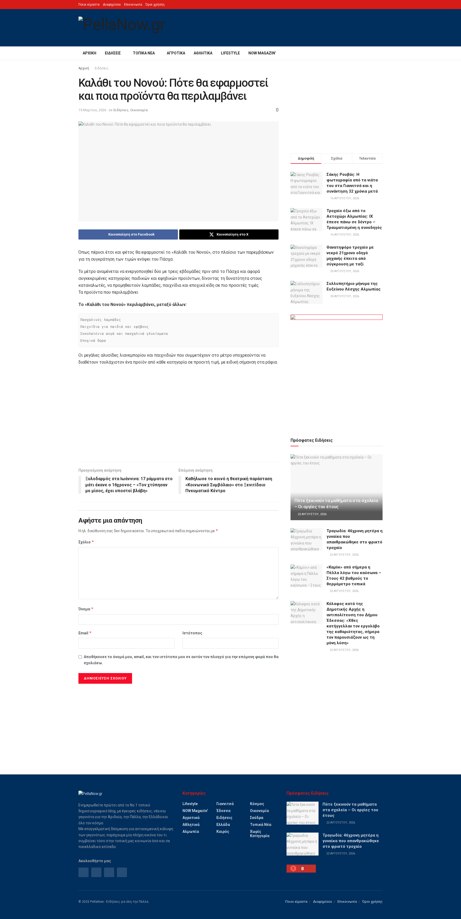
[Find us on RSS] (109, 872)
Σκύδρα (256, 817)
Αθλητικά (203, 53)
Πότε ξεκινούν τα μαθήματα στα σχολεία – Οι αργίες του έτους (350, 810)
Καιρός (222, 831)
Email (85, 632)
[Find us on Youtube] (122, 872)
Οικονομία (139, 110)
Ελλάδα (223, 824)
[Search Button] (381, 53)
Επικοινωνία (133, 4)
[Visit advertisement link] (337, 370)
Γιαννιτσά (225, 804)
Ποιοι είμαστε (89, 4)
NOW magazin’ (262, 53)
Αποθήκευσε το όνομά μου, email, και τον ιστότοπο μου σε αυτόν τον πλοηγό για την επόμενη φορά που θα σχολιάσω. (181, 660)
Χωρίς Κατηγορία (259, 833)
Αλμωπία (190, 831)
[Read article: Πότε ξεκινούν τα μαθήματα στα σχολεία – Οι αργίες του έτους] (337, 487)
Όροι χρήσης (155, 4)
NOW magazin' (195, 811)
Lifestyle (230, 53)
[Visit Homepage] (121, 28)
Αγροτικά (176, 53)
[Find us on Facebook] (83, 872)
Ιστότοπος (192, 633)
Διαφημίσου (112, 4)
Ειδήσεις (113, 53)
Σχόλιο (86, 541)
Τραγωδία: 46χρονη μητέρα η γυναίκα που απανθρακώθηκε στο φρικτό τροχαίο (351, 841)
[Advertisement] (178, 416)
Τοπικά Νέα (144, 53)
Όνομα (86, 608)
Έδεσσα (223, 811)
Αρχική (89, 53)
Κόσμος (257, 804)
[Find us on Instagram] (96, 872)
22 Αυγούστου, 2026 (312, 514)
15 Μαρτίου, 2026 (92, 110)
